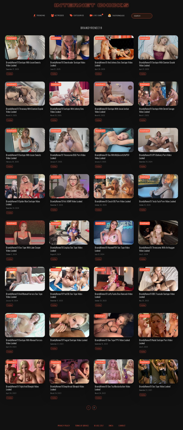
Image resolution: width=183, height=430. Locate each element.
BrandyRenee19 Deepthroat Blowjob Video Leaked (67, 388)
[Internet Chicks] (91, 8)
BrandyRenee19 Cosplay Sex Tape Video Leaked (66, 249)
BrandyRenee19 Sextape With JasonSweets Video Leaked (23, 64)
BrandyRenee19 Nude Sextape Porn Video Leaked (155, 342)
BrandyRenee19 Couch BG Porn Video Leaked (113, 201)
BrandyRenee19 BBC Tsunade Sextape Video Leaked (157, 295)
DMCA (111, 425)
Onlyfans (9, 74)
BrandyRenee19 (11, 38)
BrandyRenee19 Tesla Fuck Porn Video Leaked (157, 201)
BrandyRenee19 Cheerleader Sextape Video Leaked (67, 64)
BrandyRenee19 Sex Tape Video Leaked (155, 386)
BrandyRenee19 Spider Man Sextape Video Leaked (23, 203)
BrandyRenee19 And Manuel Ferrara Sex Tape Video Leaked (24, 295)
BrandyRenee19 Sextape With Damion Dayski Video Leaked (157, 64)
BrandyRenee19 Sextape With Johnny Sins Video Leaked (67, 110)
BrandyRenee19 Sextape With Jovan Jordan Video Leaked (112, 110)
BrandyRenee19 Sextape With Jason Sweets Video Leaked (23, 156)
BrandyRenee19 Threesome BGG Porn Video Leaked (67, 156)
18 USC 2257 (99, 425)
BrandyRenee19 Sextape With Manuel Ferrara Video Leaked (24, 342)
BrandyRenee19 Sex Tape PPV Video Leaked (112, 340)
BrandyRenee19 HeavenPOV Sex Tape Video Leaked (112, 249)
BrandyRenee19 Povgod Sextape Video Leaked (68, 340)
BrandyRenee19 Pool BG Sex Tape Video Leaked (66, 295)
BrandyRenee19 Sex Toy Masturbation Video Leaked (112, 388)
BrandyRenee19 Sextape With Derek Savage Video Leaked (156, 110)
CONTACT (122, 425)
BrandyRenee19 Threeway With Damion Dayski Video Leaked (24, 110)
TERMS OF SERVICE (82, 425)
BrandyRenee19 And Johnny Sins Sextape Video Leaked (114, 64)
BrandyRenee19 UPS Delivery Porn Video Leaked (155, 156)
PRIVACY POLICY (64, 425)
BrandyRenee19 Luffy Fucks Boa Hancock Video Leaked (114, 295)
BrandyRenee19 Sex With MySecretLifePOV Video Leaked (112, 156)
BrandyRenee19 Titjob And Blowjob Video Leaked (22, 388)
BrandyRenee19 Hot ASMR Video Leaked (66, 201)
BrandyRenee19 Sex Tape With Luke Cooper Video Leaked (23, 249)
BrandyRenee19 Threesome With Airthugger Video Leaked (157, 249)
